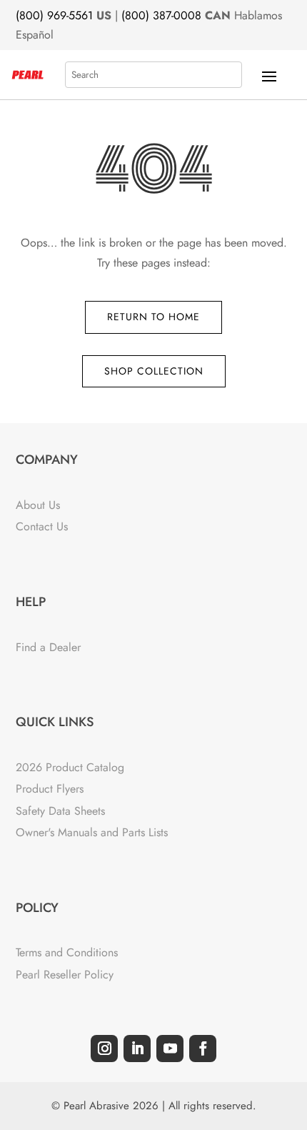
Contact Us (42, 526)
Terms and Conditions (67, 952)
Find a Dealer (48, 647)
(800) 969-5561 (54, 15)
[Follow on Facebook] (202, 1048)
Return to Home (153, 316)
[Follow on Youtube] (169, 1048)
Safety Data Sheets (60, 811)
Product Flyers (50, 788)
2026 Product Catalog (70, 767)
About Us (38, 505)
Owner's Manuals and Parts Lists (92, 832)
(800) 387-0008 (161, 15)
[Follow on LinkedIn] (137, 1048)
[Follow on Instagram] (104, 1048)
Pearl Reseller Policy (65, 974)
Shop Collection (153, 371)
